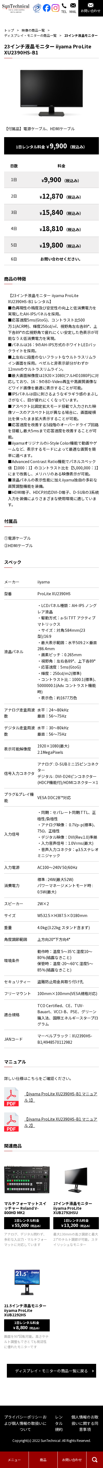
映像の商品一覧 (33, 30)
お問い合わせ (72, 1459)
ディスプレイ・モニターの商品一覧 (30, 35)
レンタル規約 (59, 1423)
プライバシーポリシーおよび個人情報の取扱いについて (25, 1423)
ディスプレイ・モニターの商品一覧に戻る (51, 1370)
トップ (9, 30)
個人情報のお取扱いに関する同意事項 (84, 1423)
